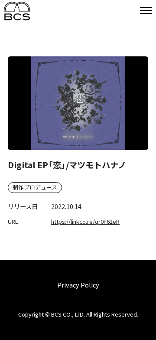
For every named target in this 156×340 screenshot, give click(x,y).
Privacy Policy (78, 285)
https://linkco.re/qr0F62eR (85, 221)
